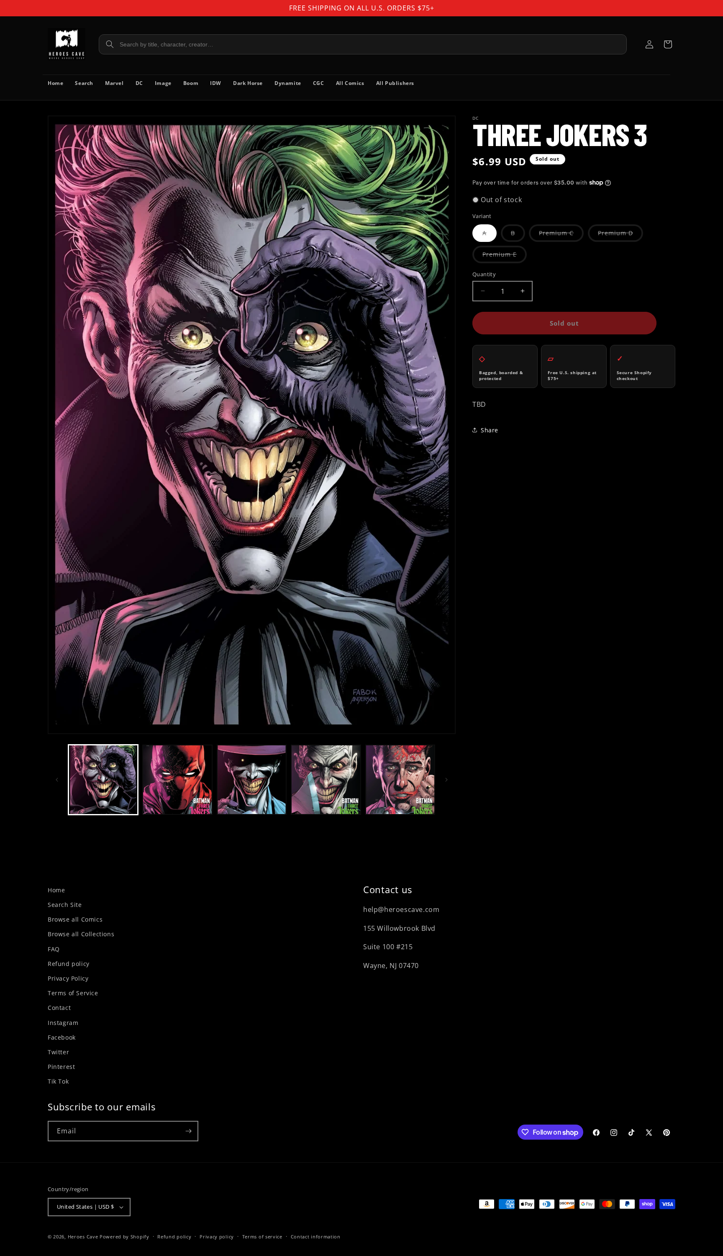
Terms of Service (73, 993)
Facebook (62, 1037)
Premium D (620, 234)
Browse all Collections (81, 934)
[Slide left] (57, 780)
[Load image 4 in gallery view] (326, 779)
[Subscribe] (188, 1131)
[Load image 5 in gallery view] (400, 779)
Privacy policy (217, 1236)
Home (56, 890)
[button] (668, 44)
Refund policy (69, 964)
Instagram (63, 1023)
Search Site (65, 905)
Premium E (504, 256)
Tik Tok (58, 1081)
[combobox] (363, 44)
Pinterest (61, 1067)
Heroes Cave (83, 1236)
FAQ (54, 949)
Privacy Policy (68, 978)
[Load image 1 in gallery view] (103, 779)
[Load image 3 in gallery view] (252, 779)
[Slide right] (446, 780)
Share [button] (489, 430)
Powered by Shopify (124, 1236)
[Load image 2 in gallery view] (177, 779)
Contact (59, 1008)
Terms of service (262, 1236)
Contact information (316, 1236)
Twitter (58, 1052)
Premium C (561, 234)
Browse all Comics (75, 919)
